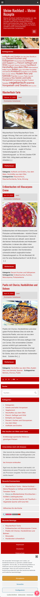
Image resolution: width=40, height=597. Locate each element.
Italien (15, 69)
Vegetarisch (10, 410)
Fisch (15, 63)
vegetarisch (17, 82)
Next (37, 39)
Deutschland (18, 61)
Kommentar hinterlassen (12, 101)
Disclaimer (20, 549)
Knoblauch (16, 71)
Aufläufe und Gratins (11, 56)
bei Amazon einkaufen (12, 462)
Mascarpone (7, 277)
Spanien (24, 80)
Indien (4, 70)
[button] (37, 557)
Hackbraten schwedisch (15, 538)
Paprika (14, 76)
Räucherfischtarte (9, 179)
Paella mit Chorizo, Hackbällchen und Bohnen (20, 286)
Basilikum (33, 56)
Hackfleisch (31, 65)
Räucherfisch (19, 177)
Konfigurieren (20, 590)
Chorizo (12, 373)
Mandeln (8, 74)
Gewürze (23, 65)
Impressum (30, 594)
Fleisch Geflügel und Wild (19, 63)
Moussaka (9, 536)
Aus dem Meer (25, 56)
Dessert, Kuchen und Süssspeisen (18, 420)
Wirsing (25, 179)
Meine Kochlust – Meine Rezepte (19, 12)
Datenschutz (21, 594)
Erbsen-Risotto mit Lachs (9, 46)
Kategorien (9, 405)
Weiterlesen (9, 166)
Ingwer (9, 69)
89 (14, 379)
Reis (13, 78)
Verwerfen (20, 584)
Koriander (24, 71)
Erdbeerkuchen (19, 275)
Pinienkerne (6, 78)
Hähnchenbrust (33, 67)
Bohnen (5, 373)
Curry (4, 58)
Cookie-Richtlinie (12, 594)
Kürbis (34, 71)
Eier (24, 61)
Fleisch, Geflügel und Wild (15, 415)
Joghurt (20, 69)
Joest (20, 97)
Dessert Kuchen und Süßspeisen (14, 59)
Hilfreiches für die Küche (12, 508)
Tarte (19, 179)
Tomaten (5, 83)
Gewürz (17, 65)
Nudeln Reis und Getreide (17, 74)
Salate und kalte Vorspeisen (16, 79)
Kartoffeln (26, 69)
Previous (33, 39)
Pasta (25, 76)
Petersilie (30, 76)
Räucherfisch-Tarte (11, 92)
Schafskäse (17, 80)
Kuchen (29, 71)
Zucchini (33, 86)
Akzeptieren (20, 578)
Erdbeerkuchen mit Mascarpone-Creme (18, 188)
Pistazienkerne (18, 277)
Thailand (30, 80)
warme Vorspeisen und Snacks (18, 84)
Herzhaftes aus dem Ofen (15, 67)
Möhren (13, 74)
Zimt (29, 86)
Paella (18, 373)
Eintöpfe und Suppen (13, 418)
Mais (3, 74)
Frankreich (10, 65)
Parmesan (21, 76)
